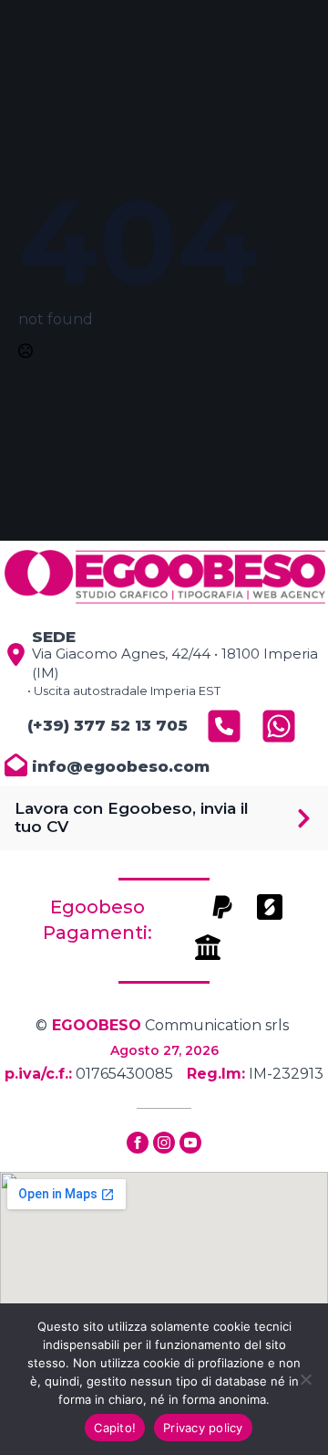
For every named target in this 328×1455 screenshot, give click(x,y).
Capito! (115, 1427)
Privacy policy (203, 1427)
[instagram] (164, 1143)
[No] (305, 1379)
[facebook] (138, 1143)
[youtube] (190, 1143)
